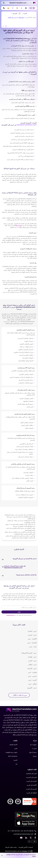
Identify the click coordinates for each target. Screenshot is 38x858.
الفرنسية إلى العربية (31, 789)
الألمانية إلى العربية (32, 785)
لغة (16, 764)
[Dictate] (3, 26)
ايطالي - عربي (32, 684)
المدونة (15, 760)
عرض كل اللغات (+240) (19, 695)
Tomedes (24, 851)
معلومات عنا (33, 744)
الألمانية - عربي (32, 639)
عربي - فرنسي (32, 635)
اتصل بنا (34, 748)
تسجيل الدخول (33, 752)
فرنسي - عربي (32, 676)
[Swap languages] (19, 13)
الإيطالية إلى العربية (32, 793)
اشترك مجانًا (18, 225)
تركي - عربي (33, 647)
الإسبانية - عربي (32, 643)
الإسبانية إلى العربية (31, 781)
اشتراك (35, 756)
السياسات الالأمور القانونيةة (26, 847)
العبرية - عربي (32, 680)
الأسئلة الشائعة (13, 744)
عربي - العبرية (32, 661)
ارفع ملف (21, 17)
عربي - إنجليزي (32, 631)
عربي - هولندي (32, 657)
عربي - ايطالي (32, 664)
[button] (6, 26)
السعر (15, 748)
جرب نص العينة (12, 17)
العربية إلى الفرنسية (31, 777)
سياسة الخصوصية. (10, 615)
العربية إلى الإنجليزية (31, 773)
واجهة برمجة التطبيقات (11, 752)
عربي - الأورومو (32, 688)
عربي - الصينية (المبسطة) (29, 653)
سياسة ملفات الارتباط (11, 847)
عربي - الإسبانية (32, 668)
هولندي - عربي (32, 672)
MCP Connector (12, 756)
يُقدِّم (19, 612)
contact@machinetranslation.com (23, 834)
